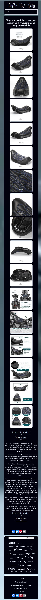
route (21, 565)
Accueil (21, 579)
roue (22, 558)
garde (11, 558)
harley (29, 557)
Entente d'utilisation (21, 588)
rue (17, 557)
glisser (15, 554)
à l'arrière (20, 554)
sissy (25, 571)
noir (17, 546)
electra (11, 568)
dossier (13, 566)
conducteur (31, 543)
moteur (11, 546)
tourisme (13, 562)
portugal (21, 569)
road (30, 561)
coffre (30, 571)
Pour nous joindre (21, 582)
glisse (18, 549)
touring (22, 561)
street (29, 565)
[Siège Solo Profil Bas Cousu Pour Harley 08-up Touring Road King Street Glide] (21, 40)
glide (12, 542)
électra (10, 550)
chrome (22, 546)
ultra (16, 571)
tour (21, 571)
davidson (31, 569)
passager (30, 546)
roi (33, 553)
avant (9, 554)
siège (27, 553)
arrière (25, 550)
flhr (18, 543)
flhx (12, 571)
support (24, 543)
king (31, 549)
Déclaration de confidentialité (21, 585)
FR (23, 592)
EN (19, 592)
